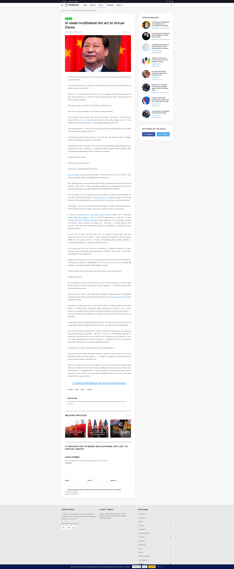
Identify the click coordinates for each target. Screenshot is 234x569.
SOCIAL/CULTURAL (144, 556)
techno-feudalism (99, 197)
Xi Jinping (89, 389)
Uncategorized (143, 560)
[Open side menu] (62, 5)
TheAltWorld (73, 5)
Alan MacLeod (155, 39)
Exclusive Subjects (144, 533)
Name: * (67, 480)
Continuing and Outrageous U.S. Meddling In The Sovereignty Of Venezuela (160, 23)
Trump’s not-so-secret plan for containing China (75, 432)
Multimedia (142, 545)
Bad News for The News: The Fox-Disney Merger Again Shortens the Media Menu (160, 87)
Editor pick (142, 529)
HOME (63, 10)
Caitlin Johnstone (157, 50)
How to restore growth (76, 175)
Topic (100, 5)
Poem (140, 548)
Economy (68, 10)
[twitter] (169, 1)
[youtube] (172, 1)
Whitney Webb (155, 28)
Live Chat (63, 1)
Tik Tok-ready (88, 120)
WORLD (141, 564)
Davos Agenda (81, 85)
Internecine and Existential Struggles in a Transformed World (98, 432)
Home (85, 5)
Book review (142, 518)
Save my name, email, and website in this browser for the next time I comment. (94, 489)
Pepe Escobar (68, 32)
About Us (120, 5)
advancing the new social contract (92, 215)
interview (141, 537)
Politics (141, 552)
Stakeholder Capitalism (90, 220)
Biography (142, 514)
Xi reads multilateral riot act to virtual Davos (99, 383)
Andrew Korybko (156, 64)
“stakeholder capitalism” (80, 217)
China (76, 389)
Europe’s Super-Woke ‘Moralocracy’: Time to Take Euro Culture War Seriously (160, 99)
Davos (82, 389)
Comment (68, 463)
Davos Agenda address (116, 297)
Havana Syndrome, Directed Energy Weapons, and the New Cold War (160, 35)
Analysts (93, 5)
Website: (113, 480)
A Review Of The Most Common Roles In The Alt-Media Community (160, 59)
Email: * (90, 480)
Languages (142, 541)
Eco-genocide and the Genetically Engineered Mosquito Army (159, 73)
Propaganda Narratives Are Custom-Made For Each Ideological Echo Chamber (160, 46)
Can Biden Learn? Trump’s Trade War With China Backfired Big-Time (120, 431)
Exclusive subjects (73, 1)
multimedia (110, 5)
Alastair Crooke (156, 104)
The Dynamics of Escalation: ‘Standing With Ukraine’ (161, 112)
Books (141, 521)
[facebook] (167, 1)
